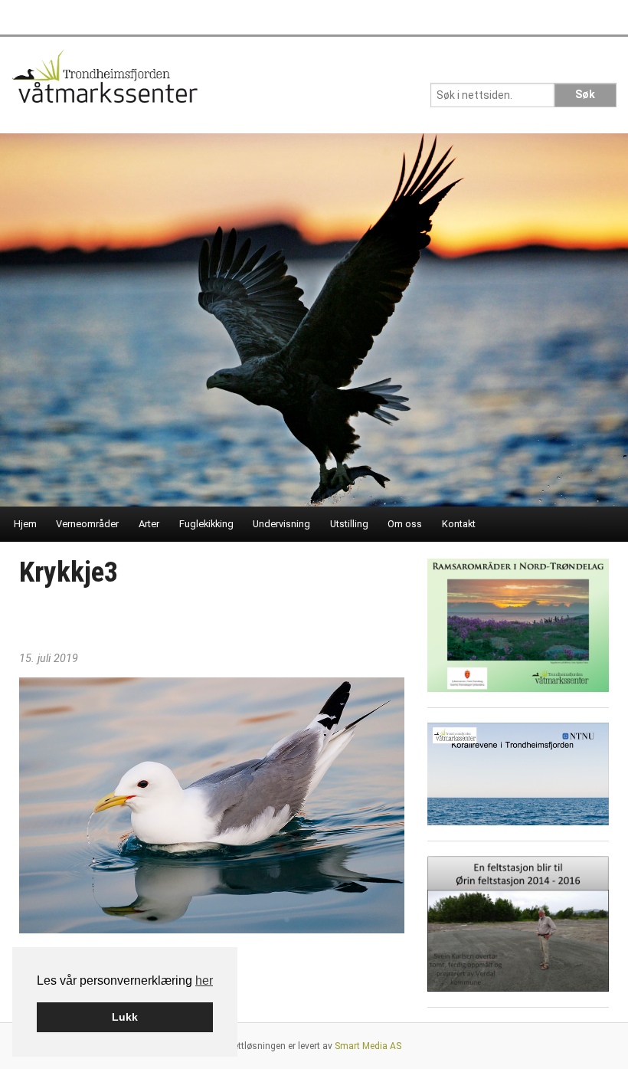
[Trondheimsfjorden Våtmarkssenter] (104, 81)
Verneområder (87, 524)
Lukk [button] (125, 1017)
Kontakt (459, 524)
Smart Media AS (368, 1046)
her (204, 980)
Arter (149, 524)
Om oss (405, 524)
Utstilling (349, 524)
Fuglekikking (206, 524)
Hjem (25, 524)
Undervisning (281, 524)
